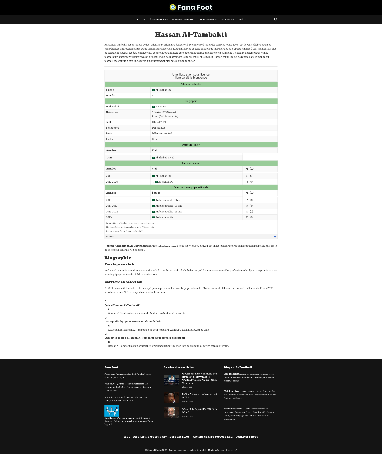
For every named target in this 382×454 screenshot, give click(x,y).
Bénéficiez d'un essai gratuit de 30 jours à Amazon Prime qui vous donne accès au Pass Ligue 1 (128, 421)
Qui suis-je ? (231, 450)
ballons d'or (125, 387)
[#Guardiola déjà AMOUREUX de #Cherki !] (171, 412)
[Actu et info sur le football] (191, 7)
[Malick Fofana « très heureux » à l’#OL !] (171, 397)
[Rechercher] (276, 19)
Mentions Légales (216, 450)
